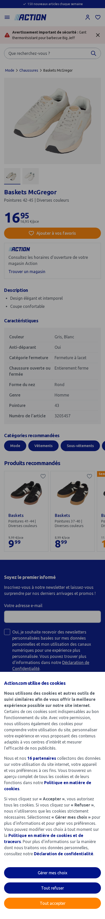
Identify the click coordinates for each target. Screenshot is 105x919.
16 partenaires (41, 758)
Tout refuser (52, 888)
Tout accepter (52, 903)
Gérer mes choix (52, 872)
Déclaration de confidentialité (63, 853)
